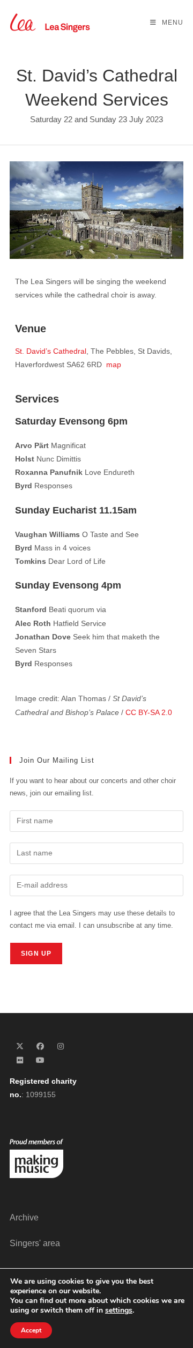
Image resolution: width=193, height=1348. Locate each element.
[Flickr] (20, 1060)
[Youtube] (40, 1060)
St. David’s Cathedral (50, 351)
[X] (20, 1046)
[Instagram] (61, 1046)
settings (118, 1310)
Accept (31, 1330)
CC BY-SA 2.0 (148, 712)
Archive (24, 1217)
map (113, 364)
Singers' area (35, 1243)
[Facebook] (40, 1046)
